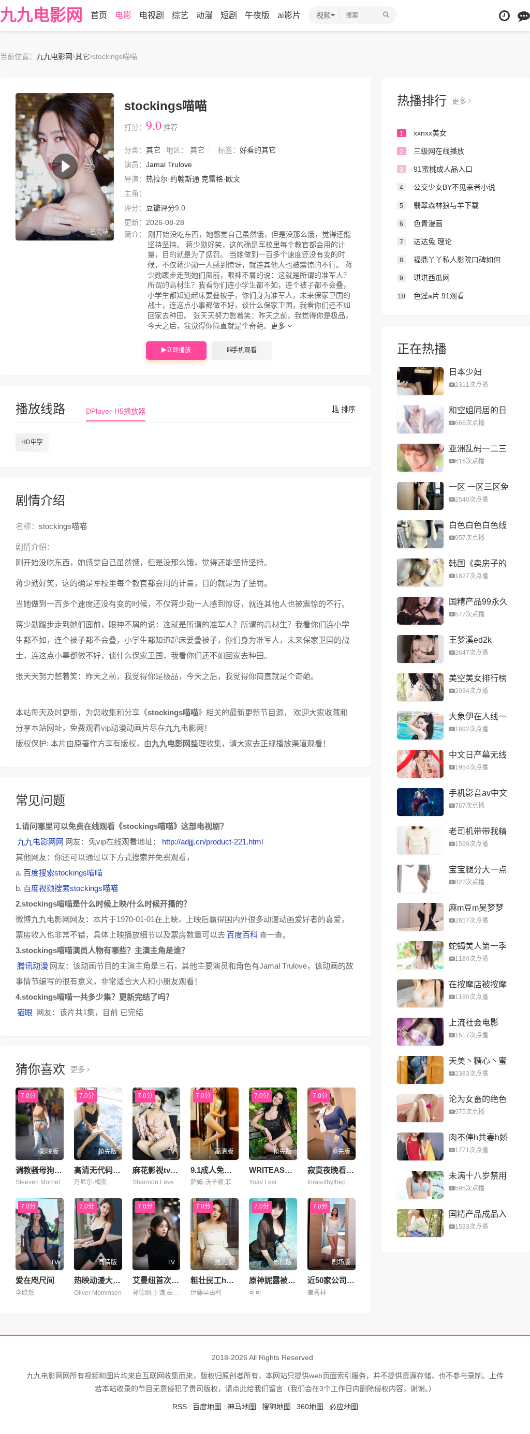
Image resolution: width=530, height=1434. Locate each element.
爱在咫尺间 (35, 1280)
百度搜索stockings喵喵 (62, 872)
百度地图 (207, 1406)
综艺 (180, 15)
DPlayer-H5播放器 (115, 411)
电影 (123, 15)
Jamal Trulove (169, 164)
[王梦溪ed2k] (420, 649)
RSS (179, 1406)
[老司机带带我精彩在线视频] (420, 840)
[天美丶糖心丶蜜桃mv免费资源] (420, 1070)
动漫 (204, 15)
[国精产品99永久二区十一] (420, 611)
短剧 (228, 15)
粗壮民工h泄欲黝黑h (226, 1280)
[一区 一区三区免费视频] (420, 496)
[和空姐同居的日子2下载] (420, 419)
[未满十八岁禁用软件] (420, 1185)
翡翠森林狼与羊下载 (439, 205)
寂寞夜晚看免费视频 (342, 1170)
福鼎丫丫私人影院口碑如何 (450, 259)
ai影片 (289, 15)
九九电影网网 (40, 841)
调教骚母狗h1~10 (46, 1170)
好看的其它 (258, 150)
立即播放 (178, 350)
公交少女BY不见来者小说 (447, 187)
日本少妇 (465, 372)
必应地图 (343, 1406)
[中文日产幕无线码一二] (420, 764)
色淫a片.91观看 (431, 296)
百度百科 (242, 934)
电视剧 (151, 15)
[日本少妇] (420, 381)
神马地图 (241, 1406)
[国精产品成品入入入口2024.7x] (420, 1223)
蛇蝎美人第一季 (478, 946)
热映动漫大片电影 (105, 1280)
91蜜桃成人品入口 (436, 169)
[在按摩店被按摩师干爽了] (420, 993)
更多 (279, 326)
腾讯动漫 (32, 965)
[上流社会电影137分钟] (420, 1032)
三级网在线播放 (432, 151)
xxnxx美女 (423, 133)
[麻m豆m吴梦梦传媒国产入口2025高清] (420, 917)
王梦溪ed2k (470, 640)
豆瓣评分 (160, 208)
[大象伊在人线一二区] (420, 725)
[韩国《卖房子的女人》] (420, 572)
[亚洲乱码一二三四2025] (420, 458)
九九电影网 (41, 15)
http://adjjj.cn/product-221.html (212, 841)
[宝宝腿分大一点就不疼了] (420, 879)
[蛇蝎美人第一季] (420, 955)
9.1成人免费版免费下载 (230, 1170)
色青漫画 (421, 223)
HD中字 (32, 442)
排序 (347, 409)
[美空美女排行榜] (420, 687)
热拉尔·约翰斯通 (172, 179)
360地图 (310, 1406)
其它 (82, 56)
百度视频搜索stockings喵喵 (70, 888)
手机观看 (244, 350)
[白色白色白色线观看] (420, 534)
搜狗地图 (276, 1406)
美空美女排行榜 (478, 678)
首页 (99, 15)
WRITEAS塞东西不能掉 (290, 1170)
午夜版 (257, 15)
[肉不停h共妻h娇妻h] (420, 1146)
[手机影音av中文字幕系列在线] (420, 802)
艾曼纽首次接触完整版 (171, 1280)
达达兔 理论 (426, 241)
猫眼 (25, 1012)
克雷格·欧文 (220, 179)
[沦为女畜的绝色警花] (420, 1108)
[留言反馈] (524, 15)
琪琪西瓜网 (425, 278)
